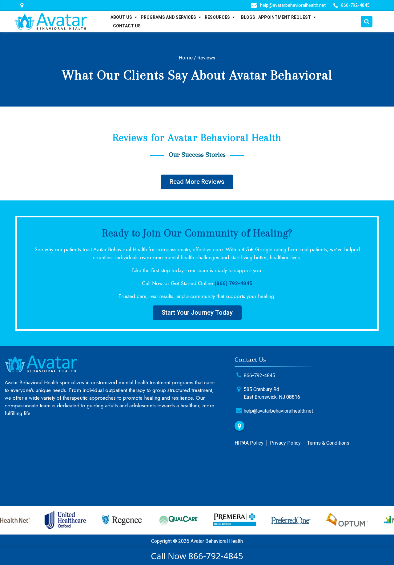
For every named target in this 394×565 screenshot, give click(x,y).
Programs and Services (168, 17)
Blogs (248, 17)
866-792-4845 (355, 5)
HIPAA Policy (249, 443)
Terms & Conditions (328, 443)
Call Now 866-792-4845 (197, 556)
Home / (187, 57)
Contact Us (127, 25)
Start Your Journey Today (197, 312)
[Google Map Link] (239, 426)
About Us (121, 17)
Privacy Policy (285, 443)
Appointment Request (284, 17)
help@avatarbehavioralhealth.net (293, 5)
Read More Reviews (197, 181)
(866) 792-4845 (233, 283)
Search (366, 21)
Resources (217, 17)
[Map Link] (22, 5)
